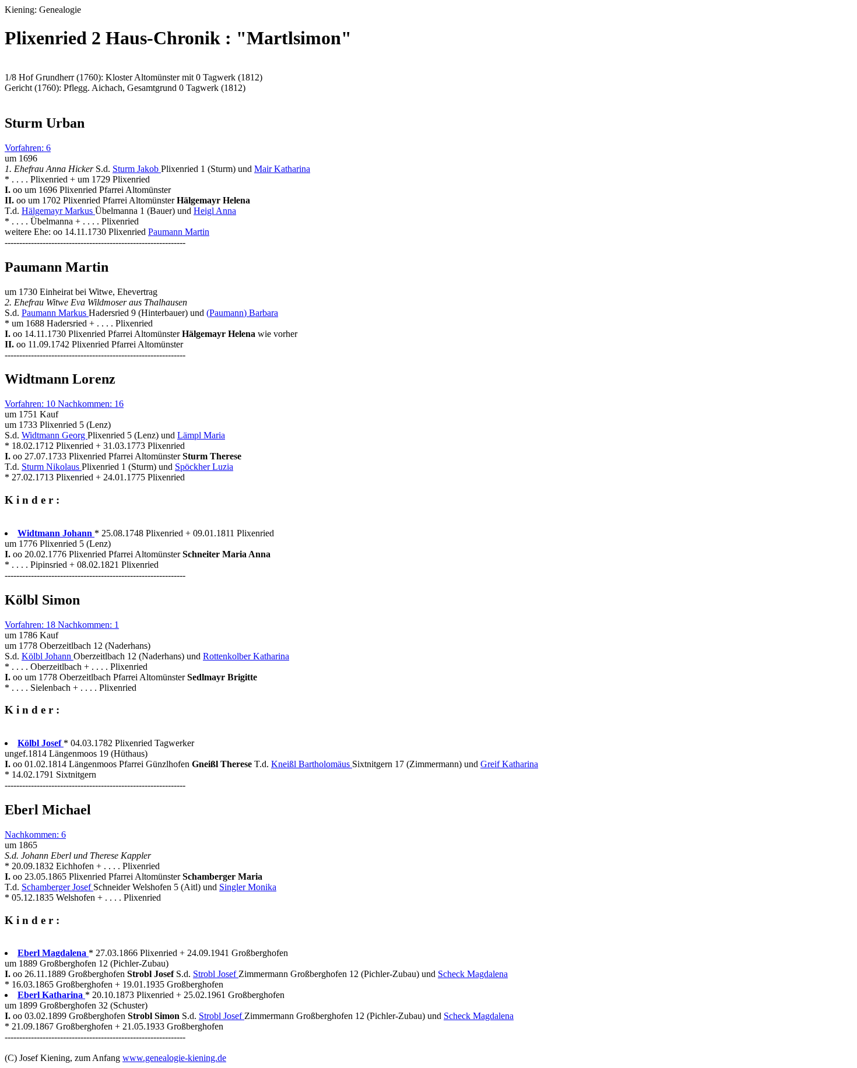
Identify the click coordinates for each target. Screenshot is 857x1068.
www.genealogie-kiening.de (174, 1058)
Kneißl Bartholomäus (311, 764)
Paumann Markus (55, 313)
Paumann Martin (178, 232)
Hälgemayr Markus (58, 211)
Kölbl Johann (47, 656)
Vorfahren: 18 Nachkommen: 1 (62, 625)
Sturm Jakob (137, 169)
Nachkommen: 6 (35, 834)
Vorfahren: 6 (28, 148)
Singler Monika (247, 887)
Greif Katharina (509, 764)
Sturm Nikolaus (52, 467)
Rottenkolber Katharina (246, 656)
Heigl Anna (215, 211)
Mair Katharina (282, 169)
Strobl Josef (215, 974)
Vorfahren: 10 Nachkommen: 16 (64, 404)
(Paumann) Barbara (242, 313)
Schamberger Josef (57, 887)
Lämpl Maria (201, 435)
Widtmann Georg (54, 435)
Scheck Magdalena (473, 974)
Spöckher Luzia (204, 467)
